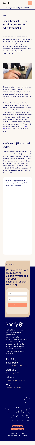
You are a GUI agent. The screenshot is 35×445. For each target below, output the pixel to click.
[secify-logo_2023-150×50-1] (6, 3)
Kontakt (24, 435)
